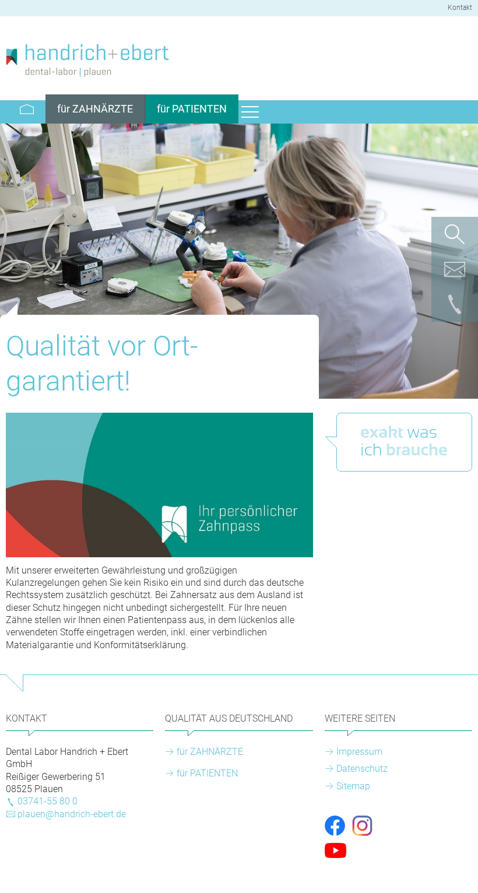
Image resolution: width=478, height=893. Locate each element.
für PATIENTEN (207, 773)
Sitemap (353, 786)
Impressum (359, 751)
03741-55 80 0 (47, 801)
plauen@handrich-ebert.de (71, 814)
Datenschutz (362, 768)
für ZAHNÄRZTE (210, 751)
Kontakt (460, 7)
